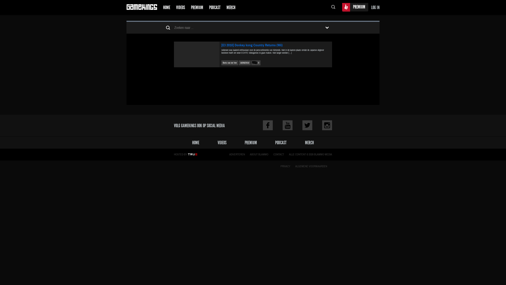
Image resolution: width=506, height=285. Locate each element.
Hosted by (180, 154)
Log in (375, 7)
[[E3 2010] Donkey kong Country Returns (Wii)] (196, 54)
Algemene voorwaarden (311, 166)
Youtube (288, 125)
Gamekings (141, 7)
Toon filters (327, 28)
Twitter (307, 125)
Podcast (215, 7)
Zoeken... (333, 7)
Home (166, 7)
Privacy (285, 166)
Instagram (327, 125)
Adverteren (237, 154)
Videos (180, 7)
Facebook (268, 125)
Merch (231, 7)
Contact (278, 154)
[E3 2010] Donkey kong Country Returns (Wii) (252, 45)
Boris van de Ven (230, 62)
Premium (197, 7)
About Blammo (259, 154)
